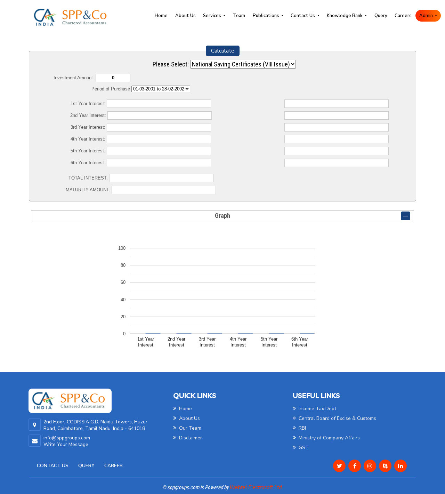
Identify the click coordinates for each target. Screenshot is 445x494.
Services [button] (212, 16)
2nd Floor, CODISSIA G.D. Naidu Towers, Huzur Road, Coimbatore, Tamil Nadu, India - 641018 (95, 425)
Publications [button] (266, 16)
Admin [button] (426, 16)
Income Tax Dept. (317, 408)
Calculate (222, 51)
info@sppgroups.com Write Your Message (66, 441)
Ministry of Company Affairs (328, 438)
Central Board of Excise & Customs (336, 418)
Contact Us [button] (303, 16)
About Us (185, 16)
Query (380, 16)
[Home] (73, 17)
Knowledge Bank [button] (345, 16)
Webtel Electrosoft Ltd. (256, 487)
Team (239, 16)
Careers (403, 16)
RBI (301, 428)
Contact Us (52, 465)
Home (161, 16)
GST (303, 447)
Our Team (189, 428)
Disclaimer (190, 438)
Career (113, 465)
